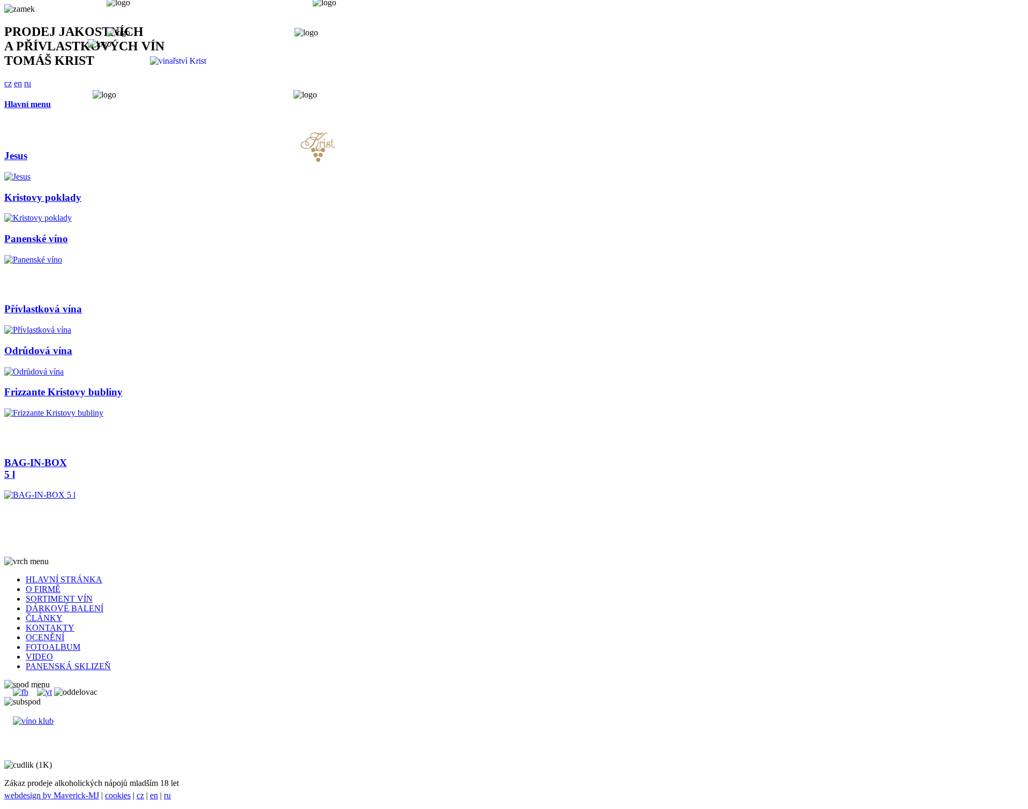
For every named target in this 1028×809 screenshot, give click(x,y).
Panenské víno (36, 238)
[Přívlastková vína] (37, 329)
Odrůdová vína (38, 350)
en (154, 795)
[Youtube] (44, 691)
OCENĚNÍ (45, 637)
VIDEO (39, 656)
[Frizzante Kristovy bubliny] (53, 412)
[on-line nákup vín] (33, 720)
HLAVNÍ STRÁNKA (64, 579)
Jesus (15, 155)
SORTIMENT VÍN (59, 598)
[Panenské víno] (33, 259)
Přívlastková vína (43, 308)
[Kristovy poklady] (38, 217)
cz (140, 795)
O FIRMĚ (43, 589)
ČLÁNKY (44, 618)
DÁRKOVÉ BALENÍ (64, 608)
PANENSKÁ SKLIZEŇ (68, 666)
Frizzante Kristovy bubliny (63, 392)
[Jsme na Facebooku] (20, 691)
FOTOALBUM (53, 646)
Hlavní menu (27, 104)
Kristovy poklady (42, 197)
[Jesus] (17, 176)
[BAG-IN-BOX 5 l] (39, 494)
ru (167, 795)
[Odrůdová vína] (34, 371)
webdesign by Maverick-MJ (51, 795)
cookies (118, 795)
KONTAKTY (50, 627)
